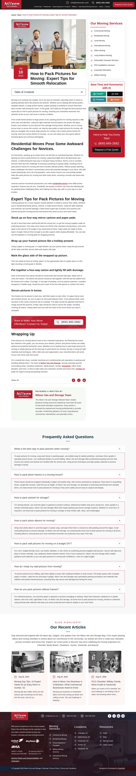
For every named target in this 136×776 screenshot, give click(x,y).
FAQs (105, 733)
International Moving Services (88, 6)
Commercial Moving (102, 31)
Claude (116, 99)
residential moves (60, 184)
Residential (47, 6)
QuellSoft (121, 768)
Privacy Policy (54, 768)
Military (74, 6)
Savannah (66, 366)
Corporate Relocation (102, 70)
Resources (106, 727)
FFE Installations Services (104, 65)
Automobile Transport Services (106, 60)
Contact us (80, 369)
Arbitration (15, 761)
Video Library (108, 745)
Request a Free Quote (124, 5)
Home (13, 15)
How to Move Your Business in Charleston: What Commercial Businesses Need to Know (68, 678)
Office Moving (99, 51)
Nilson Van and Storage (51, 363)
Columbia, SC (83, 733)
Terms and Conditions (68, 768)
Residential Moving (101, 36)
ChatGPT (99, 94)
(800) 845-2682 (103, 3)
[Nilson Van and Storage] (11, 4)
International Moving (102, 46)
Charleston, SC (83, 741)
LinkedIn (118, 716)
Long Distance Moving (103, 55)
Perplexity (100, 99)
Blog (19, 15)
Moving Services (54, 727)
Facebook (109, 716)
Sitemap (45, 768)
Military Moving (100, 75)
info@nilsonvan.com (80, 3)
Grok (116, 94)
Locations (80, 727)
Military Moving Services (58, 750)
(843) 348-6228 (90, 716)
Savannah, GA (83, 749)
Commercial (38, 6)
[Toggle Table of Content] (48, 92)
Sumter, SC (82, 745)
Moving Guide (108, 741)
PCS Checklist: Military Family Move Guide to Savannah (107, 678)
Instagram (123, 716)
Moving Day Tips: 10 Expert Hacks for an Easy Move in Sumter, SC (29, 678)
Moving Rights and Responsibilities (25, 758)
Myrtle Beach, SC (84, 737)
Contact (107, 6)
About (101, 6)
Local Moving (99, 41)
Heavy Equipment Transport (61, 6)
